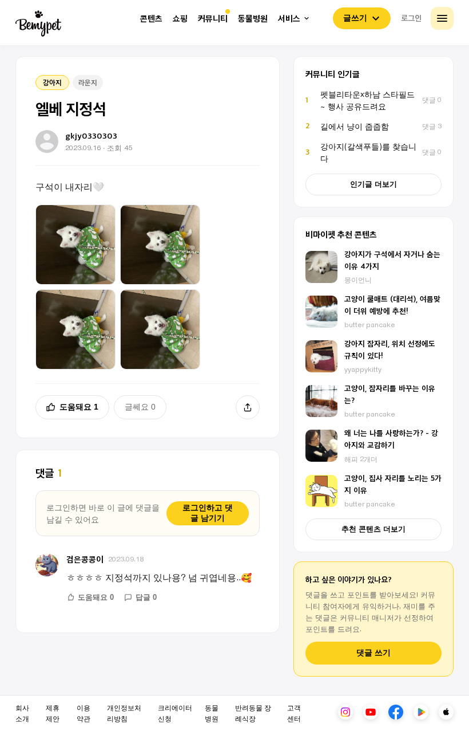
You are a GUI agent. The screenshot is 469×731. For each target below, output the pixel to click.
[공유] (248, 407)
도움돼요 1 (78, 406)
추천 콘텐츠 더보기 (373, 529)
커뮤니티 (213, 18)
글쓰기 (355, 17)
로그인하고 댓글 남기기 (207, 512)
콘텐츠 (151, 18)
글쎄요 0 (140, 406)
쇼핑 (180, 18)
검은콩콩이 (85, 558)
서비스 (289, 18)
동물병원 (253, 18)
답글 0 (146, 597)
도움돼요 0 (96, 597)
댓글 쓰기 (373, 653)
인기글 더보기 (373, 184)
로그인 (411, 18)
